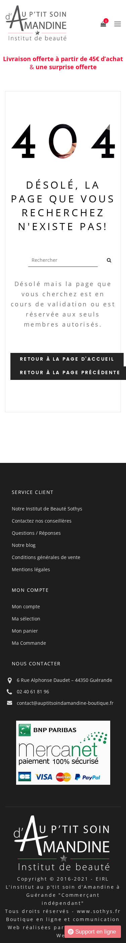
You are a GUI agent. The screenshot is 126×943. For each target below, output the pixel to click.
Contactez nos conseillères (42, 521)
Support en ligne (95, 931)
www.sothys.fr (99, 911)
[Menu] (116, 23)
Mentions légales (31, 569)
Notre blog (24, 545)
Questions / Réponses (36, 533)
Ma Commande (29, 643)
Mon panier (25, 631)
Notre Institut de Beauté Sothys (47, 508)
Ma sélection (26, 618)
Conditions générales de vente (46, 557)
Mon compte (26, 606)
